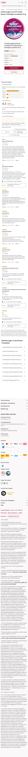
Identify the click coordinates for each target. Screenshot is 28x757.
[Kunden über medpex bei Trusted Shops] (8, 493)
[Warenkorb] (22, 2)
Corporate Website (5, 510)
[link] (3, 473)
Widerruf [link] (20, 510)
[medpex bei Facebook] (2, 483)
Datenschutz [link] (4, 513)
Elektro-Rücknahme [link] (12, 513)
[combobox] (14, 6)
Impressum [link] (3, 516)
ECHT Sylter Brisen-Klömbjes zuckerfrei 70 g (14, 9)
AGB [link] (16, 510)
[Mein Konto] (19, 2)
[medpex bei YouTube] (7, 483)
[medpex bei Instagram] (4, 483)
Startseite (2, 9)
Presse (12, 510)
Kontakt (20, 513)
